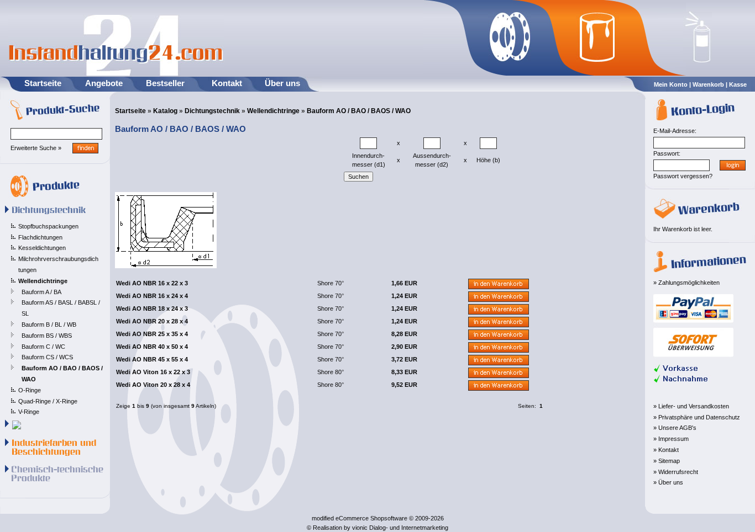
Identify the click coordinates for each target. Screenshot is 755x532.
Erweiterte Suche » (36, 148)
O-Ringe (29, 390)
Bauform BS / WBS (47, 335)
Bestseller (165, 83)
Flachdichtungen (40, 237)
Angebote (104, 83)
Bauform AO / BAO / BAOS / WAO (359, 111)
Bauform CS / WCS (47, 357)
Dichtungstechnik (212, 111)
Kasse (738, 84)
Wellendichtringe (273, 111)
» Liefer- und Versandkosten (691, 406)
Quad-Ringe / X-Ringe (47, 401)
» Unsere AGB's (674, 427)
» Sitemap (666, 460)
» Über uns (668, 482)
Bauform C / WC (43, 346)
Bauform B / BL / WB (49, 324)
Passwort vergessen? (682, 176)
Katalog (165, 111)
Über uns (282, 83)
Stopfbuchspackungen (48, 226)
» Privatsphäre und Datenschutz (696, 417)
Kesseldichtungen (42, 247)
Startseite (42, 83)
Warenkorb (708, 84)
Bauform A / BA (41, 292)
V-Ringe (28, 411)
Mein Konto (671, 84)
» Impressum (671, 438)
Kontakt (227, 83)
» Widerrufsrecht (675, 472)
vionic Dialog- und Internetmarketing (400, 527)
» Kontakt (666, 449)
